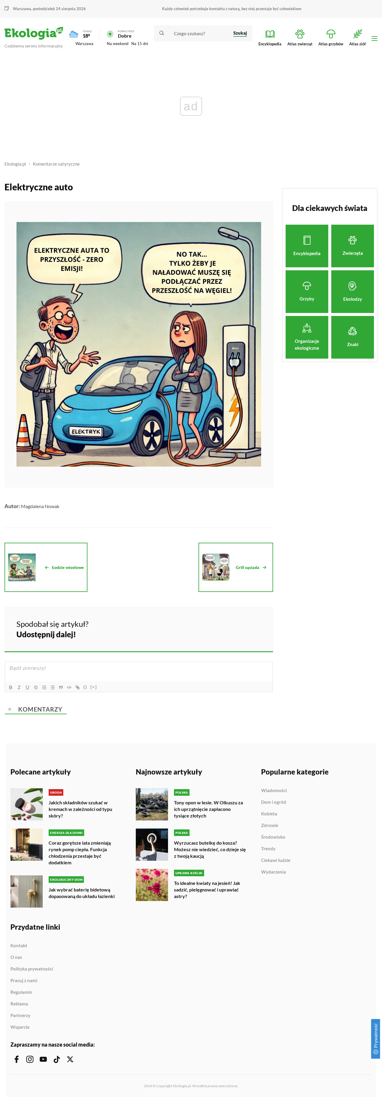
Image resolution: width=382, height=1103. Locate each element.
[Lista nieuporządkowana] (52, 687)
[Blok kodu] (69, 687)
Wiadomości (274, 790)
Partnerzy (20, 1015)
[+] (93, 687)
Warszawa (84, 43)
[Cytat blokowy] (61, 687)
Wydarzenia (273, 872)
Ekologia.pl (15, 163)
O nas (16, 957)
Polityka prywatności (31, 969)
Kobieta (269, 814)
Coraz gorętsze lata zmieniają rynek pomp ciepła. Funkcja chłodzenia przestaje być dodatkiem (80, 852)
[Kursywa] (19, 687)
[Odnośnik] (77, 687)
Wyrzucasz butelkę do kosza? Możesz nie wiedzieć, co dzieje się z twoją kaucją (210, 849)
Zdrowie (269, 825)
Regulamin (21, 992)
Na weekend (117, 43)
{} (85, 687)
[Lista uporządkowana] (44, 687)
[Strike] (36, 687)
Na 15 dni (139, 43)
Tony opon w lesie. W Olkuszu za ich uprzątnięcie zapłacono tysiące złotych (208, 809)
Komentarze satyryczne (56, 163)
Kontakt (18, 945)
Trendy (268, 848)
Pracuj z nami (23, 980)
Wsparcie (20, 1027)
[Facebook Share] (222, 628)
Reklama (19, 1004)
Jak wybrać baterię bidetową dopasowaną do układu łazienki (82, 893)
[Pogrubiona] (11, 687)
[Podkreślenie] (27, 687)
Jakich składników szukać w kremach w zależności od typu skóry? (80, 809)
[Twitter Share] (237, 628)
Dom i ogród (273, 802)
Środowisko (273, 837)
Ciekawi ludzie (275, 860)
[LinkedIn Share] (253, 628)
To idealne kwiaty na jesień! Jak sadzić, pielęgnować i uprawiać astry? (207, 889)
